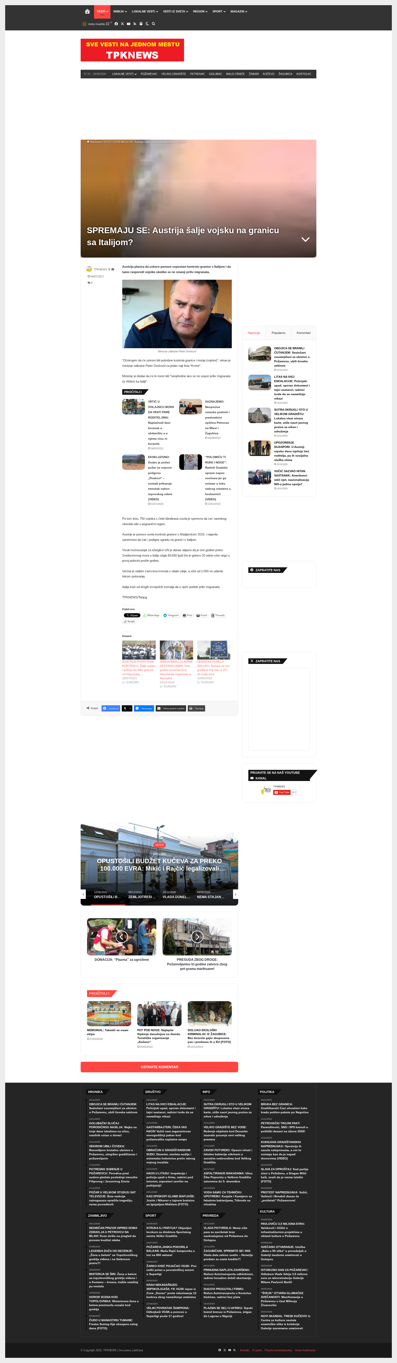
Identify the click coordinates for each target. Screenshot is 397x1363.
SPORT (217, 11)
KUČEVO (268, 74)
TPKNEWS (100, 269)
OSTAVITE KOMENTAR (159, 1067)
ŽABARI (254, 74)
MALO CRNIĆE (235, 74)
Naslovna (95, 141)
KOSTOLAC (304, 74)
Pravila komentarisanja (278, 1350)
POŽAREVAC (149, 74)
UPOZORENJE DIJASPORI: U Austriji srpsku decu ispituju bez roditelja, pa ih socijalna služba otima (291, 451)
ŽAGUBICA (285, 74)
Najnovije (254, 333)
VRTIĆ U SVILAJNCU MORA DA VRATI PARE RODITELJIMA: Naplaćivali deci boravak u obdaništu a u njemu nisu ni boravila (161, 422)
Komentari (304, 333)
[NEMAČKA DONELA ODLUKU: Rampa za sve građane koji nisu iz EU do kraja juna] (214, 650)
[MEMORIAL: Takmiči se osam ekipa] (109, 1013)
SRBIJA (118, 11)
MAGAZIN (237, 11)
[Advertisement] (198, 108)
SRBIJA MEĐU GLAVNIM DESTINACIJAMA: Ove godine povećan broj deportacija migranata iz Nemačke (176, 670)
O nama (257, 1350)
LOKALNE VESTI (143, 11)
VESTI (101, 11)
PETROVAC (197, 74)
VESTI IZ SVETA (174, 11)
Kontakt (244, 1350)
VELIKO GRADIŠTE (173, 74)
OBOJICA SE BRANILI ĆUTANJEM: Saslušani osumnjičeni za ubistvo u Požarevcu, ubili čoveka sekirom (292, 357)
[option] (159, 864)
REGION (198, 11)
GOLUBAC (215, 74)
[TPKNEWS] (132, 50)
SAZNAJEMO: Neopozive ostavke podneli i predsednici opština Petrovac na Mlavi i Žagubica (217, 417)
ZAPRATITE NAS (268, 661)
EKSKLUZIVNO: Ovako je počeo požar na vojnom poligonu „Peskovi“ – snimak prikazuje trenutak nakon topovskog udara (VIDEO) (160, 478)
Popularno (278, 333)
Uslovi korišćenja (305, 1350)
